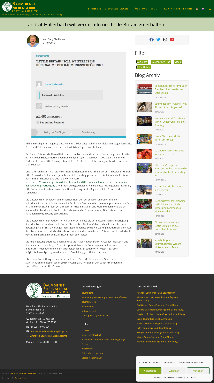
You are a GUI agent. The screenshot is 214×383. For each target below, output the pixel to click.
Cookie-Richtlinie (159, 377)
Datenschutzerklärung (176, 377)
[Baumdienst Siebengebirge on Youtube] (172, 40)
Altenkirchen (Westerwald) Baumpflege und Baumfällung (158, 299)
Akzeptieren (150, 370)
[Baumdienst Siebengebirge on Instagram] (165, 40)
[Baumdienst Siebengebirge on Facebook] (151, 40)
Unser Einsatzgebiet (91, 335)
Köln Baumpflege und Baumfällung (154, 328)
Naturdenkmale (89, 311)
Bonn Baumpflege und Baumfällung (154, 318)
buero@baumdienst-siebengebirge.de (48, 331)
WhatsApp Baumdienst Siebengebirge (48, 335)
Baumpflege (87, 292)
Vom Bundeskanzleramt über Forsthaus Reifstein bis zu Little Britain (171, 89)
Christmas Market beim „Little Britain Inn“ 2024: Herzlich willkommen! (167, 226)
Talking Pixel (20, 378)
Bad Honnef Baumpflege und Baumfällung (157, 305)
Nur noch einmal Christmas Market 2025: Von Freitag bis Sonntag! (170, 122)
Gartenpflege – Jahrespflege (95, 315)
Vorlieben (198, 370)
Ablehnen (174, 370)
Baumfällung (88, 306)
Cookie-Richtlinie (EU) (92, 357)
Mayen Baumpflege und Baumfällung (155, 337)
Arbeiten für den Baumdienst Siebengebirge (103, 339)
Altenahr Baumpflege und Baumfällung (156, 292)
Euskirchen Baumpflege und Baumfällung (157, 323)
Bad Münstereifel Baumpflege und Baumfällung (160, 309)
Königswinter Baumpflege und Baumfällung (158, 332)
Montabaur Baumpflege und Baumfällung (157, 341)
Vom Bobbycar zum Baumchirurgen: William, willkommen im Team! (168, 244)
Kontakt (85, 330)
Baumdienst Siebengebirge (23, 373)
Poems (85, 344)
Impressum (191, 377)
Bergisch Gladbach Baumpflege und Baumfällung (161, 314)
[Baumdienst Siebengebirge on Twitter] (158, 40)
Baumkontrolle (89, 301)
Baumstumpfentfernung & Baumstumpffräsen (104, 297)
